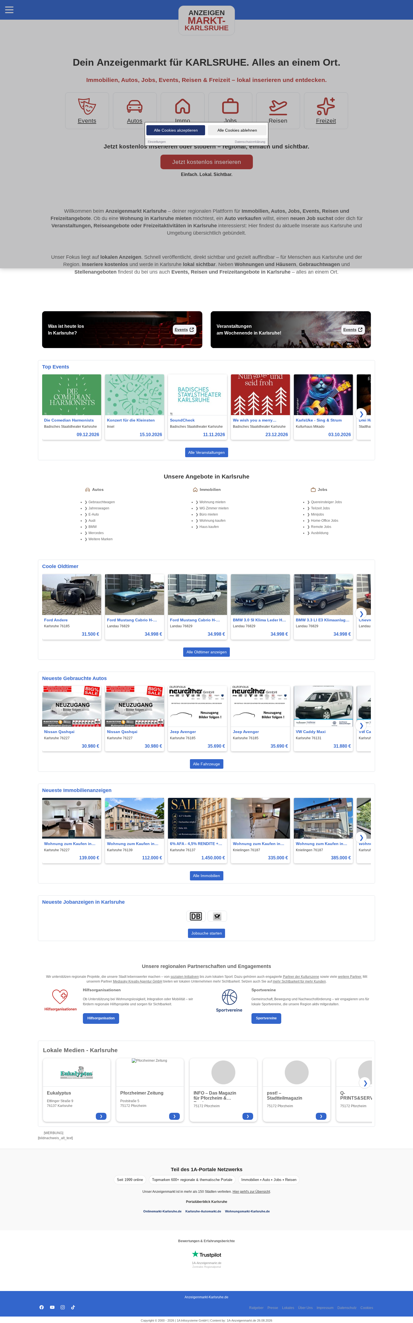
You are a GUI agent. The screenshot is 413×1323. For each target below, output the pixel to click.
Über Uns (305, 1308)
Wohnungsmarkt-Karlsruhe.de (247, 1211)
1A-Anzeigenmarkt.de (206, 1263)
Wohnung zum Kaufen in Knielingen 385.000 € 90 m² (321, 844)
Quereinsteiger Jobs (326, 502)
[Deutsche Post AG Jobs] (217, 916)
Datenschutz (347, 1308)
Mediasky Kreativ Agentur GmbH (137, 981)
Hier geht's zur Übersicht (251, 1192)
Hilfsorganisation (101, 1018)
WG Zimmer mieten (214, 508)
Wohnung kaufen (212, 521)
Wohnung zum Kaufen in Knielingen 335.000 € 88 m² (258, 844)
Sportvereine (266, 1018)
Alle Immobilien (206, 875)
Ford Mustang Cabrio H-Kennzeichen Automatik (130, 620)
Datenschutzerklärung (250, 141)
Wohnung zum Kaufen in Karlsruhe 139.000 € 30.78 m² (68, 844)
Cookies (366, 1308)
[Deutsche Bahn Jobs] (195, 916)
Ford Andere (56, 620)
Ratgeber (256, 1308)
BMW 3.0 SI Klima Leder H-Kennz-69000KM (258, 620)
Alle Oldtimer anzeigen (207, 652)
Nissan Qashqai (59, 731)
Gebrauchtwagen (101, 502)
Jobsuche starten (206, 933)
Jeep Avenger (183, 731)
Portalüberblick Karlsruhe (206, 1202)
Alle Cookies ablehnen (237, 130)
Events (181, 329)
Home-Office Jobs (324, 521)
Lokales (288, 1308)
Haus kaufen (209, 527)
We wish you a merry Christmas (253, 420)
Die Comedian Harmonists (69, 420)
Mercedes (96, 533)
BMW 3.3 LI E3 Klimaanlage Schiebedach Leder (322, 620)
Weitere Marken (100, 539)
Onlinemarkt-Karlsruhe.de (162, 1211)
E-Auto (93, 514)
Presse (272, 1308)
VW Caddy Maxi (311, 731)
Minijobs (317, 514)
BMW (92, 527)
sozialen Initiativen (185, 977)
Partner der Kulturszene (301, 977)
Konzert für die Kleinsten (131, 420)
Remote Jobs (321, 527)
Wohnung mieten (212, 502)
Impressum (325, 1308)
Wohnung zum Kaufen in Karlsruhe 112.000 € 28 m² (131, 844)
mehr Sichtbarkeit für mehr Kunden (299, 981)
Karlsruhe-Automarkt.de (203, 1211)
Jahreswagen (98, 508)
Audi (92, 521)
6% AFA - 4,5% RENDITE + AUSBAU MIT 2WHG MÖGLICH (194, 844)
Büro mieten (208, 514)
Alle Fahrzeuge (206, 764)
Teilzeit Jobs (320, 508)
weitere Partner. (350, 977)
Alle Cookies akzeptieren (176, 130)
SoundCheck (182, 420)
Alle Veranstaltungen (206, 452)
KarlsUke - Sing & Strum (319, 420)
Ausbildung (319, 533)
